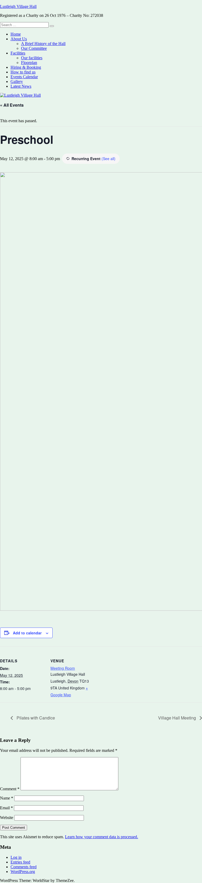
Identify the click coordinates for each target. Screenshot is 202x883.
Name (6, 798)
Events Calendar (24, 77)
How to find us (23, 72)
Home (16, 34)
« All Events (12, 105)
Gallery (17, 81)
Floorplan (29, 62)
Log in (16, 857)
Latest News (21, 86)
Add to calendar (27, 632)
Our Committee (34, 48)
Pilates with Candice (35, 718)
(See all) (108, 158)
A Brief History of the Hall (43, 43)
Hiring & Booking (26, 67)
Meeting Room (62, 668)
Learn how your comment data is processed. (101, 837)
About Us (19, 39)
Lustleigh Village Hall (18, 6)
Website (6, 817)
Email (6, 808)
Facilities (18, 53)
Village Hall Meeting (177, 718)
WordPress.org (23, 871)
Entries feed (20, 862)
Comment (9, 789)
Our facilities (31, 58)
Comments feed (24, 867)
